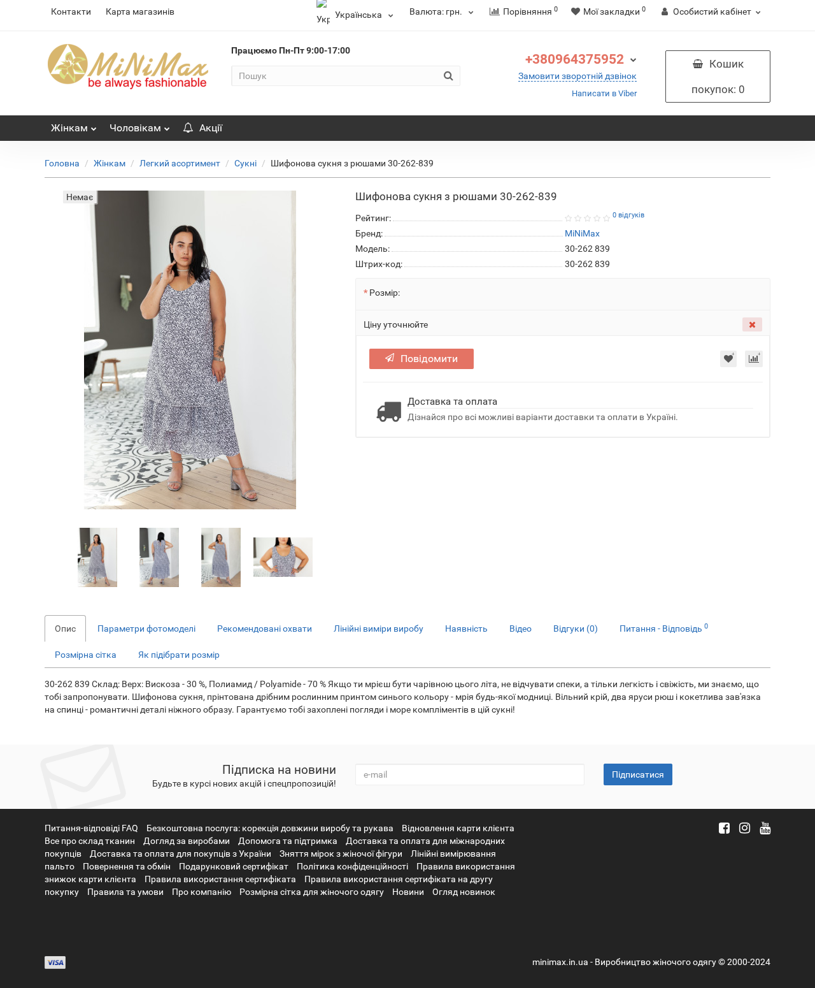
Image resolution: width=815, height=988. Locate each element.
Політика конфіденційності (352, 866)
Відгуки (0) (575, 628)
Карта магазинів (140, 11)
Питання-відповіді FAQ (91, 828)
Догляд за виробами (186, 841)
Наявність (466, 628)
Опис (65, 628)
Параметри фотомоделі (146, 628)
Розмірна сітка (86, 655)
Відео (520, 628)
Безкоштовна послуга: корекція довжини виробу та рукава (269, 828)
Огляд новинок (463, 892)
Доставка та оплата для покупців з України (180, 853)
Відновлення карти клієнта (458, 828)
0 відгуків (628, 215)
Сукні (245, 163)
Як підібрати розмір (179, 655)
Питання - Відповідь (664, 628)
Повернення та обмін (127, 866)
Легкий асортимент (179, 163)
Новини (408, 892)
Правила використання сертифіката (220, 879)
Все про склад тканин (90, 841)
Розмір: (384, 292)
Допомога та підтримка (287, 841)
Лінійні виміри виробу (378, 628)
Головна (62, 163)
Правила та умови (125, 892)
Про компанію (201, 892)
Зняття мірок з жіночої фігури (341, 853)
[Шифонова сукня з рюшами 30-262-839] (97, 556)
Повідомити (429, 358)
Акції (210, 128)
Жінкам (69, 128)
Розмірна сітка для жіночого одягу (311, 892)
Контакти (71, 11)
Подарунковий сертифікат (233, 866)
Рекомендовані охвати (264, 628)
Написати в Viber (604, 93)
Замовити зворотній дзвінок (577, 76)
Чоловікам (135, 128)
